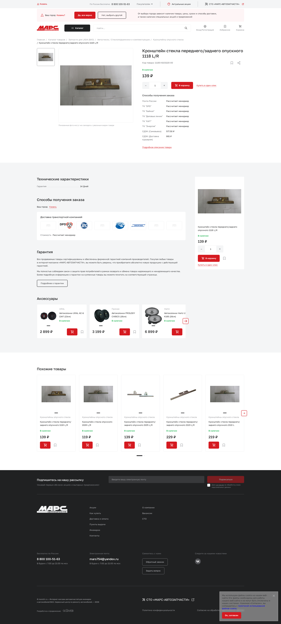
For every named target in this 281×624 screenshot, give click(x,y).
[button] (186, 321)
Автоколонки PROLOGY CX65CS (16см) (123, 315)
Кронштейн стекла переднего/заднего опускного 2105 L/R (140, 423)
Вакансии (147, 513)
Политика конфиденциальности (158, 610)
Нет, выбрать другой (112, 15)
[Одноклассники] (233, 66)
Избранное (225, 30)
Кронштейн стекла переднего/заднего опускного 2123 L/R (182, 423)
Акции (93, 507)
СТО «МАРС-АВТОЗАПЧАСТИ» (224, 4)
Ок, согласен (231, 615)
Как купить (95, 513)
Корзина (240, 30)
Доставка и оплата (99, 519)
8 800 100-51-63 (121, 4)
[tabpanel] (56, 413)
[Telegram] (224, 66)
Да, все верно (85, 15)
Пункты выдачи (98, 524)
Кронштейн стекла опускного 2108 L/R (97, 423)
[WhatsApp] (238, 66)
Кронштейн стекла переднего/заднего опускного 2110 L (224, 423)
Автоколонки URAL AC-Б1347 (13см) (71, 315)
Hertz (167, 309)
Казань (52, 207)
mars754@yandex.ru (104, 559)
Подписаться (225, 479)
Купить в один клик (206, 85)
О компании (148, 507)
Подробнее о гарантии (52, 283)
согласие (220, 485)
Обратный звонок (155, 562)
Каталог (79, 28)
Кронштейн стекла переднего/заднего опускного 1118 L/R (55, 423)
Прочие (115, 309)
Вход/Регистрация (205, 30)
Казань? (61, 15)
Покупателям (143, 4)
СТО (144, 519)
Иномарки (95, 530)
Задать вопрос (153, 570)
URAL (62, 309)
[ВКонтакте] (228, 66)
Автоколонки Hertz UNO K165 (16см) (176, 315)
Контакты (94, 535)
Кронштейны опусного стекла (55, 417)
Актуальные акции (181, 4)
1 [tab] (139, 455)
